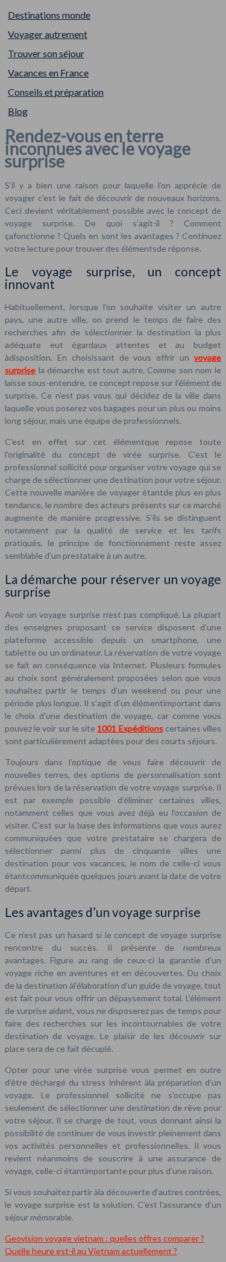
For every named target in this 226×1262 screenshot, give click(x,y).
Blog (18, 111)
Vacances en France (48, 72)
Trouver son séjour (46, 53)
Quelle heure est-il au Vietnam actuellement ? (91, 1251)
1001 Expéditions (130, 728)
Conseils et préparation (56, 92)
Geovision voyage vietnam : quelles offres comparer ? (104, 1238)
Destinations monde (49, 14)
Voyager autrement (47, 34)
